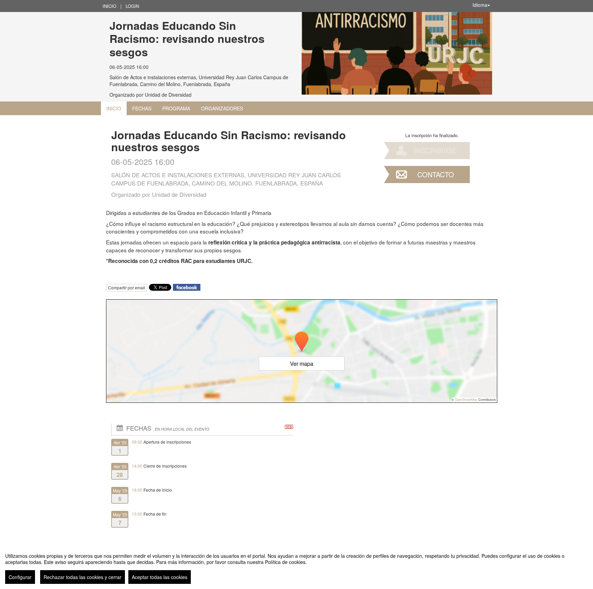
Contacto (435, 174)
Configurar (20, 577)
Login (132, 6)
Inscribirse (435, 150)
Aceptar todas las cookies (159, 577)
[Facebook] (186, 286)
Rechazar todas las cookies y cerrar (82, 577)
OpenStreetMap (466, 399)
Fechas (141, 108)
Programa (176, 108)
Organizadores (222, 108)
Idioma (480, 4)
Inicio (109, 6)
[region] (296, 565)
